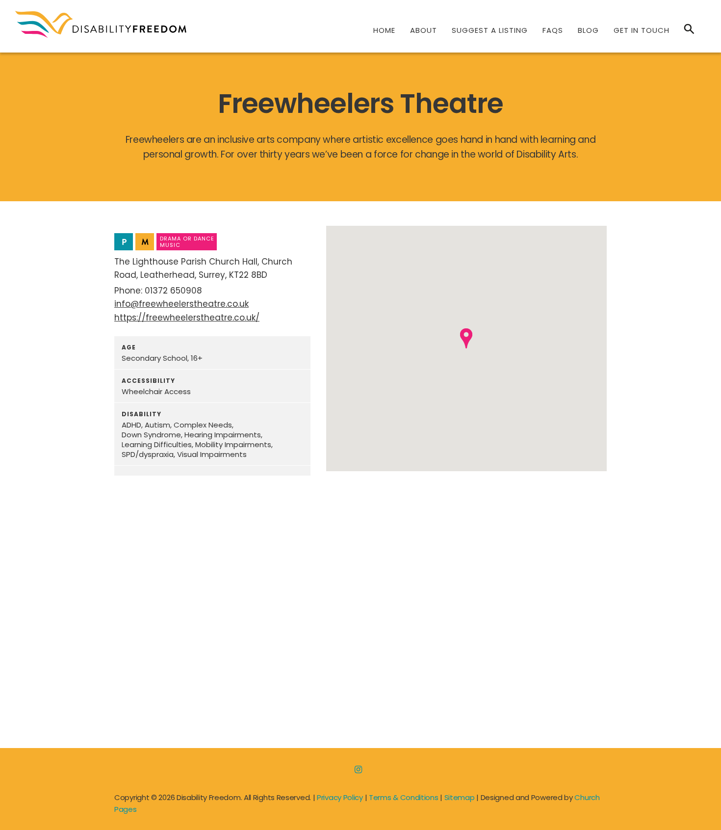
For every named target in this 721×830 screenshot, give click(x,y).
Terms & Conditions (403, 797)
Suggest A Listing (490, 30)
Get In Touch (642, 30)
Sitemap (459, 797)
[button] (466, 338)
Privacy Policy (340, 797)
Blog (588, 30)
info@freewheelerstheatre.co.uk (181, 304)
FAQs (552, 30)
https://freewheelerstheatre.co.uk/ (186, 317)
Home (384, 30)
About (423, 30)
